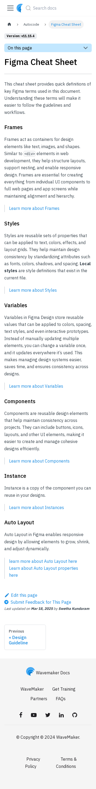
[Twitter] (47, 714)
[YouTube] (34, 714)
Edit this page (24, 595)
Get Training (63, 689)
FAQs (61, 698)
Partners (38, 698)
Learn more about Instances (36, 507)
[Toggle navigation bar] (10, 8)
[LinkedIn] (61, 714)
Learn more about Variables (36, 386)
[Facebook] (20, 714)
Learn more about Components (39, 461)
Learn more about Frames (34, 208)
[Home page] (9, 24)
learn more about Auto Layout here (43, 561)
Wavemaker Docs (53, 672)
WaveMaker (32, 689)
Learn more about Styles (33, 290)
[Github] (74, 714)
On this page (20, 48)
